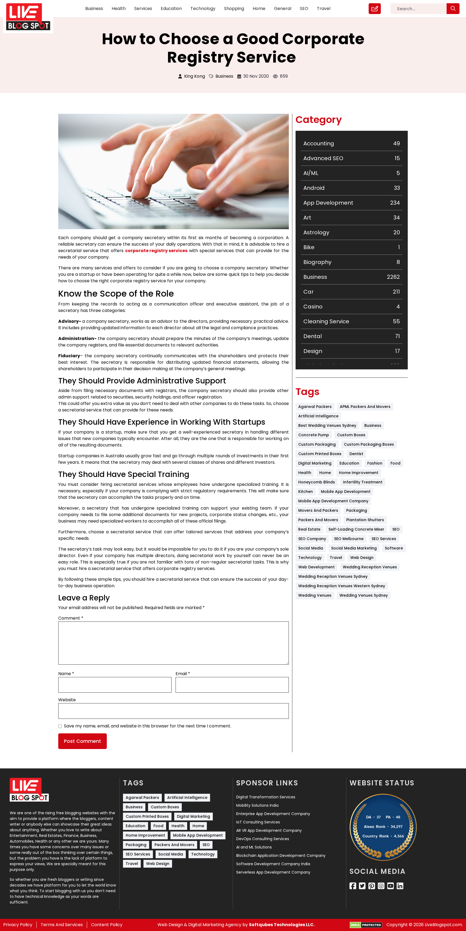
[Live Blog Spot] (31, 17)
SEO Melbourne (349, 538)
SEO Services (384, 538)
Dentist (356, 453)
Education (171, 8)
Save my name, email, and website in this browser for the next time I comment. (147, 726)
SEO (304, 8)
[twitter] (362, 886)
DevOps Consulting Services (262, 838)
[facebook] (353, 886)
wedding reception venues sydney (333, 576)
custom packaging (317, 444)
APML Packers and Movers (365, 406)
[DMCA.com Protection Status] (366, 925)
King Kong (194, 76)
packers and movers (318, 520)
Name (66, 674)
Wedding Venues (314, 595)
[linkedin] (400, 886)
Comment (70, 618)
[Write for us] (375, 8)
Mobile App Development (346, 491)
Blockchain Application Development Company (280, 855)
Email (183, 674)
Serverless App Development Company (273, 872)
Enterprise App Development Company (273, 813)
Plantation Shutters (365, 520)
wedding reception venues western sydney (341, 586)
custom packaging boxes (369, 444)
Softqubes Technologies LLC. (282, 925)
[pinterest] (371, 886)
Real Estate (309, 529)
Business (94, 8)
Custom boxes (351, 435)
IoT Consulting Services (258, 822)
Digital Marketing (314, 463)
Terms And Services (62, 925)
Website (67, 700)
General (282, 8)
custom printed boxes (319, 453)
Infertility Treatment (362, 482)
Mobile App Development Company (333, 501)
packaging (356, 510)
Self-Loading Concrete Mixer (356, 529)
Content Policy (106, 925)
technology (310, 557)
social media (310, 548)
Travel (323, 8)
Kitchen (305, 491)
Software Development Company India (273, 864)
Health (119, 8)
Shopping (234, 8)
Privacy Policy (17, 925)
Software (394, 548)
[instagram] (381, 886)
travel (336, 557)
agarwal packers (315, 406)
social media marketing (354, 548)
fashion (374, 463)
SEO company (312, 538)
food (395, 463)
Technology (202, 8)
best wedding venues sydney (327, 425)
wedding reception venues (370, 567)
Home (259, 8)
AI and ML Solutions (254, 847)
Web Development (316, 567)
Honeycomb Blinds (316, 482)
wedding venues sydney (364, 595)
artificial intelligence (318, 416)
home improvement (358, 472)
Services (143, 8)
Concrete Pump (313, 435)
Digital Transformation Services (265, 797)
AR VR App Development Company (269, 830)
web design (362, 557)
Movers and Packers (318, 510)
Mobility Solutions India (257, 805)
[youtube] (390, 886)
